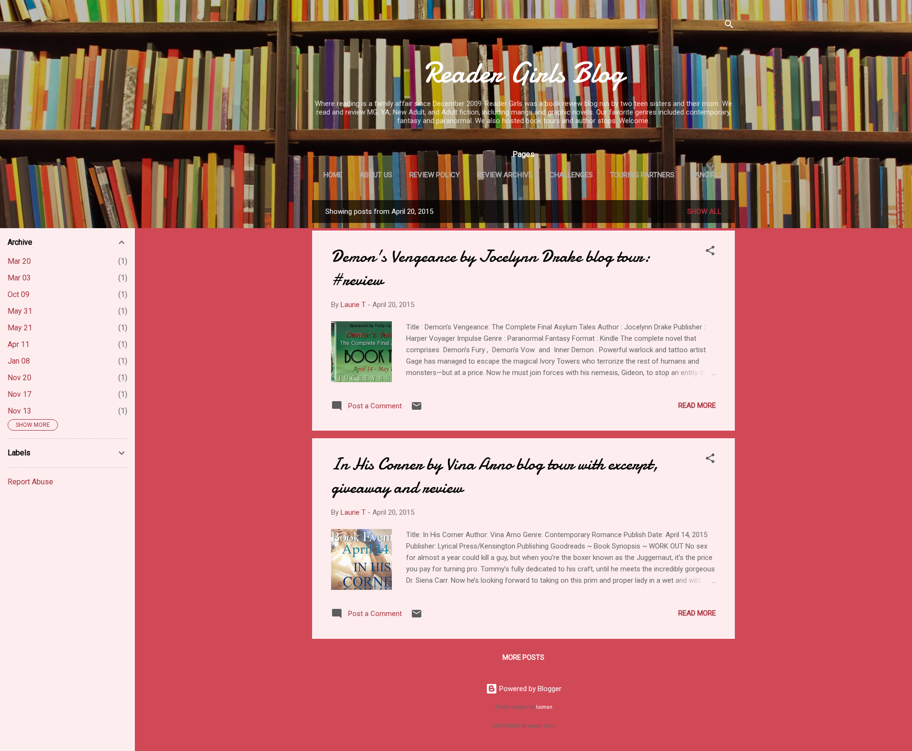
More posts (523, 657)
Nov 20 (19, 377)
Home (332, 175)
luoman (544, 707)
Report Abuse (30, 481)
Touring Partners (642, 175)
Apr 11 (18, 344)
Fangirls (707, 175)
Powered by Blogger (529, 688)
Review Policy (434, 175)
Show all (704, 211)
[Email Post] (416, 409)
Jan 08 (19, 361)
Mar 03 (19, 277)
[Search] (729, 25)
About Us (376, 175)
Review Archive (504, 175)
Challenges (571, 175)
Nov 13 (19, 410)
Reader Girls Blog (523, 72)
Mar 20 (19, 261)
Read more (697, 405)
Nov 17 (19, 394)
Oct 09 (18, 294)
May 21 (20, 327)
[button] (710, 252)
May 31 (20, 311)
